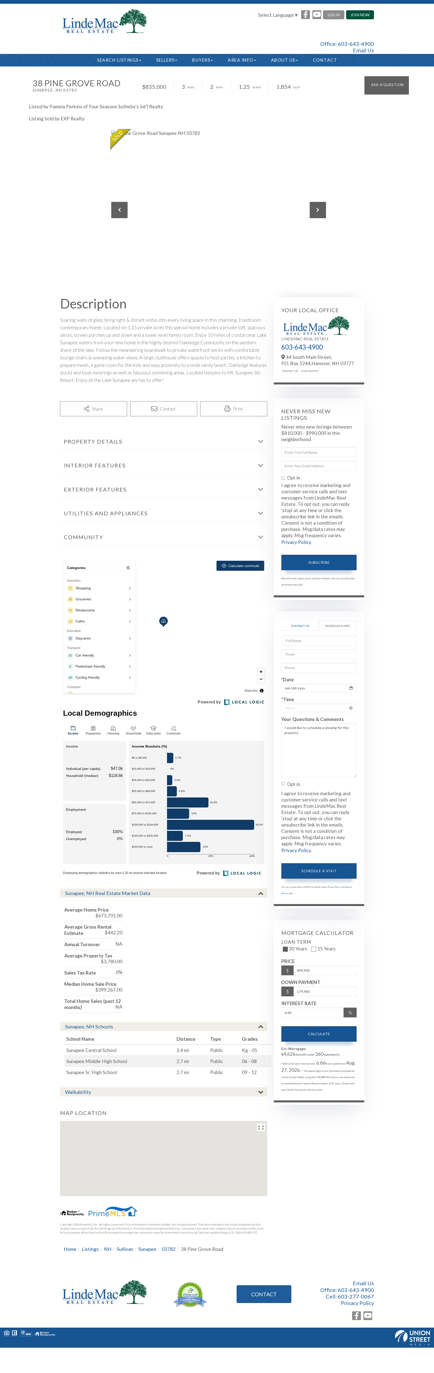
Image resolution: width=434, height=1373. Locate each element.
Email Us (363, 50)
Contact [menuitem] (325, 60)
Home (70, 1249)
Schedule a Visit (337, 626)
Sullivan (125, 1249)
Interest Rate (298, 1003)
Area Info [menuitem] (240, 60)
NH (108, 1249)
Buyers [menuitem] (201, 60)
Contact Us (290, 370)
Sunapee (147, 1249)
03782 (169, 1249)
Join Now (360, 15)
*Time (287, 699)
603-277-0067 (356, 1296)
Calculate (319, 1034)
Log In (334, 15)
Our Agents (309, 370)
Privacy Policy (296, 542)
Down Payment (300, 982)
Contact (264, 1294)
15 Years (326, 948)
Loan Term (296, 942)
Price (288, 961)
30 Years (298, 948)
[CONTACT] (386, 85)
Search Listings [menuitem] (118, 60)
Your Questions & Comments (312, 719)
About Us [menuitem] (283, 60)
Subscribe (319, 562)
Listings (90, 1249)
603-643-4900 (356, 43)
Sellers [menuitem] (165, 60)
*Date (287, 679)
